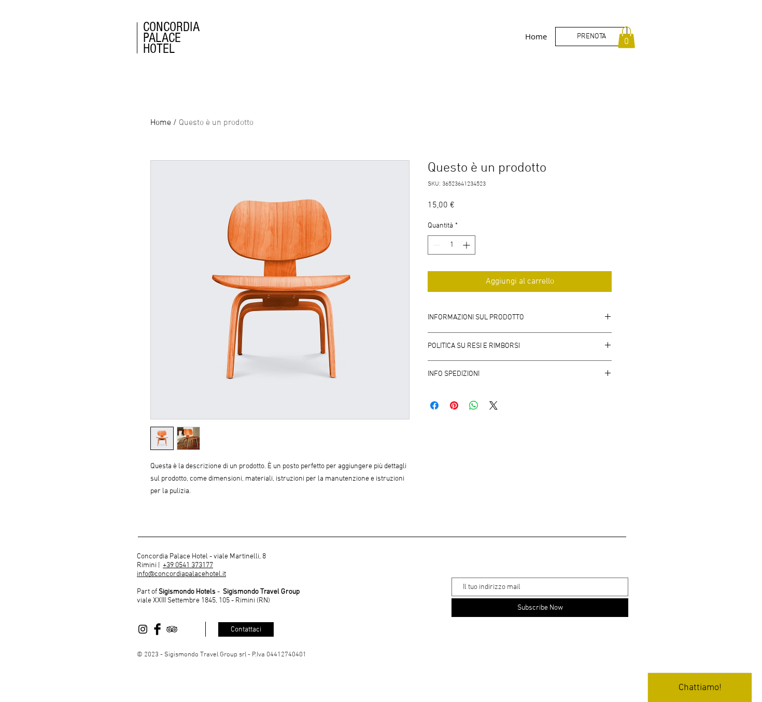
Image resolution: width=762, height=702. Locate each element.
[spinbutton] (451, 245)
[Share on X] (493, 405)
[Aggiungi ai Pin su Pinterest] (454, 405)
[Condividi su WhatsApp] (474, 405)
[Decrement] (435, 245)
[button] (626, 37)
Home (160, 123)
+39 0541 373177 (188, 565)
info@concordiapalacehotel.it (181, 574)
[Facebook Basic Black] (157, 629)
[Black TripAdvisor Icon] (172, 629)
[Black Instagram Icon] (143, 629)
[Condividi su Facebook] (434, 405)
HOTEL (159, 49)
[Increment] (467, 245)
